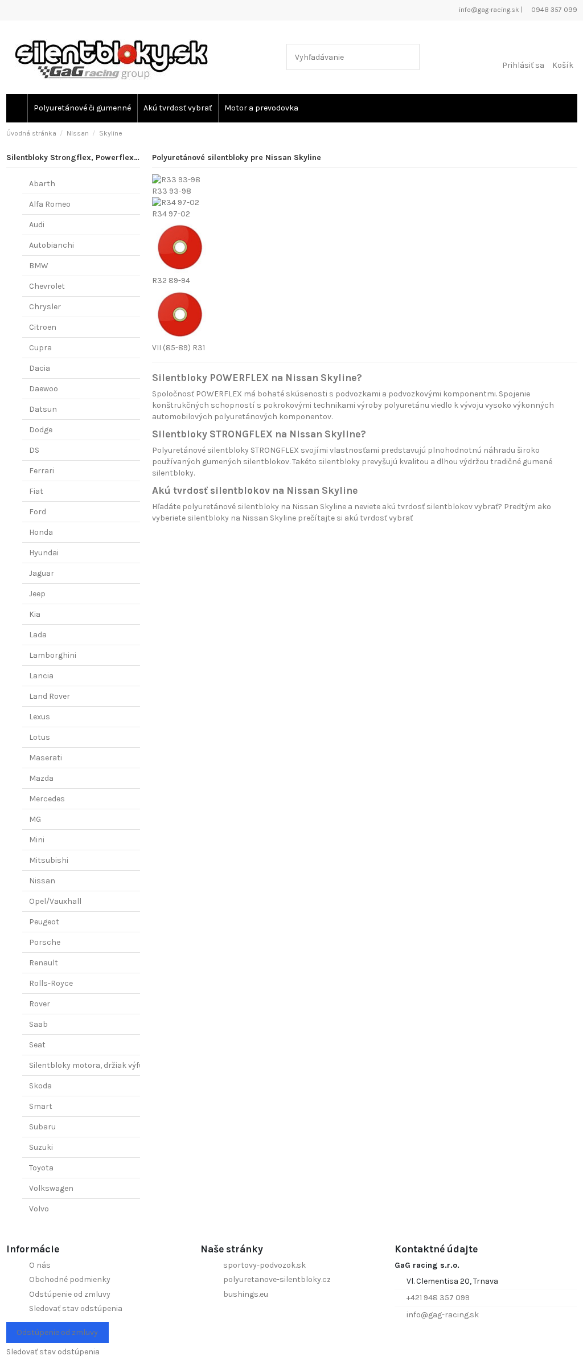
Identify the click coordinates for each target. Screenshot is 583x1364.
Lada (38, 635)
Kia (34, 614)
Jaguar (41, 573)
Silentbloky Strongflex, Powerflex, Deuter (84, 157)
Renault (43, 963)
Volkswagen (51, 1188)
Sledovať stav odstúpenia (75, 1308)
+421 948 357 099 (438, 1297)
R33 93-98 (171, 191)
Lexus (39, 717)
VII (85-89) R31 (178, 348)
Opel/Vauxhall (55, 901)
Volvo (39, 1209)
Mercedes (47, 799)
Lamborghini (52, 655)
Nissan (42, 881)
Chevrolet (47, 286)
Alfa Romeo (50, 204)
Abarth (42, 184)
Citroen (42, 327)
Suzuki (41, 1147)
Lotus (39, 737)
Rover (39, 1004)
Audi (36, 225)
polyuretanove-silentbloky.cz (277, 1279)
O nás (40, 1265)
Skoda (40, 1086)
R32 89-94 (171, 280)
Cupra (40, 348)
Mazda (41, 778)
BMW (38, 266)
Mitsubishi (48, 860)
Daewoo (43, 389)
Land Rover (49, 696)
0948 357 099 (553, 10)
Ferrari (41, 471)
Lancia (41, 676)
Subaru (42, 1127)
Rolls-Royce (51, 983)
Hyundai (44, 553)
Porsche (44, 942)
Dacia (39, 368)
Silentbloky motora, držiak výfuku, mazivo (105, 1065)
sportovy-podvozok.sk (264, 1265)
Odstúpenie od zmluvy (69, 1294)
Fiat (36, 491)
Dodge (40, 430)
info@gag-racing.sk (488, 10)
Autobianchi (51, 245)
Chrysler (45, 307)
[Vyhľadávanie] (408, 56)
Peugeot (44, 922)
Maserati (45, 758)
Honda (41, 532)
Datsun (43, 409)
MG (35, 819)
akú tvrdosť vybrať (378, 518)
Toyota (41, 1168)
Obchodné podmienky (69, 1279)
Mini (36, 840)
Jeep (37, 594)
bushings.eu (245, 1294)
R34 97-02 (171, 214)
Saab (38, 1024)
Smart (40, 1106)
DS (34, 450)
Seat (37, 1045)
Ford (37, 512)
